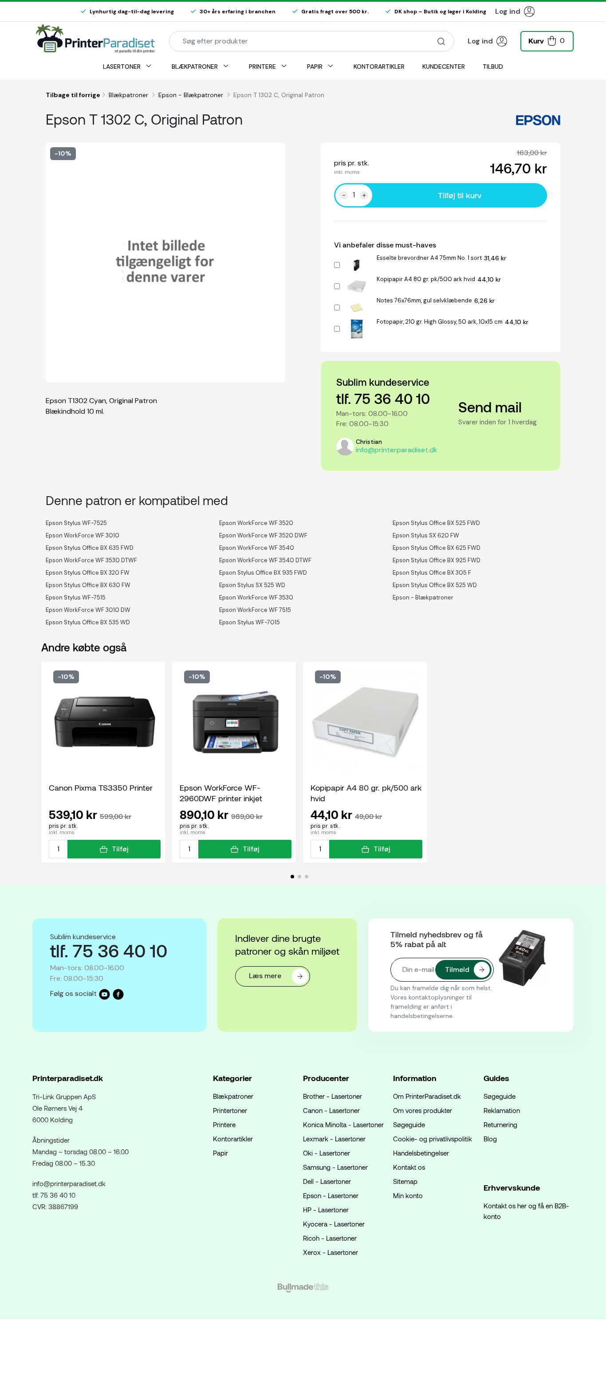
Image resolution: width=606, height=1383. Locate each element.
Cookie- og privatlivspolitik (432, 1139)
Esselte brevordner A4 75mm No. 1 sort (429, 258)
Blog (490, 1139)
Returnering (500, 1124)
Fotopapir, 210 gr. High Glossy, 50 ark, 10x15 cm (440, 321)
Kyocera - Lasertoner (334, 1224)
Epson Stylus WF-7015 (249, 622)
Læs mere (266, 975)
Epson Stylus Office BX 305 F (432, 572)
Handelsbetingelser (421, 1153)
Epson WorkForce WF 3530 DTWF (91, 560)
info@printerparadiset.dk (396, 449)
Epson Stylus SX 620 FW (426, 535)
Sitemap (405, 1181)
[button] (547, 40)
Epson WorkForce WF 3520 (256, 523)
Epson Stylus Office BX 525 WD (435, 585)
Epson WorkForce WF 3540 (256, 548)
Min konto (408, 1195)
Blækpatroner (129, 95)
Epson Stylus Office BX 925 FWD (436, 560)
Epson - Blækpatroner (191, 95)
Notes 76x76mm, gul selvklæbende (424, 300)
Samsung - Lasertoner (335, 1167)
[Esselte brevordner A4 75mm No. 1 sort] (356, 263)
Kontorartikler (233, 1139)
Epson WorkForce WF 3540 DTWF (265, 560)
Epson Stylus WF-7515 (76, 597)
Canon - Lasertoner (331, 1110)
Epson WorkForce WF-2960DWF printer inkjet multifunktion (221, 793)
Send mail (490, 406)
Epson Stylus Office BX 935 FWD (263, 572)
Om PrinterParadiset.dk (427, 1096)
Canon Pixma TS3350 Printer (101, 787)
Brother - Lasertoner (332, 1096)
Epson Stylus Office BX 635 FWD (90, 548)
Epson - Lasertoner (330, 1195)
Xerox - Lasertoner (330, 1252)
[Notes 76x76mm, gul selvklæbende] (356, 306)
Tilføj (120, 849)
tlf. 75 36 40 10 (383, 398)
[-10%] (105, 721)
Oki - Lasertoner (326, 1153)
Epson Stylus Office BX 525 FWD (436, 523)
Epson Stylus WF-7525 (76, 523)
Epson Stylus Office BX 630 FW (88, 585)
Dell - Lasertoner (327, 1181)
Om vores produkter (422, 1110)
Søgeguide (409, 1124)
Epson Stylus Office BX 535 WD (88, 622)
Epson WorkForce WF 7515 (255, 610)
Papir (220, 1153)
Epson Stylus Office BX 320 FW (88, 572)
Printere (224, 1124)
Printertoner (230, 1110)
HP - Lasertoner (326, 1210)
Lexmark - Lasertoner (334, 1139)
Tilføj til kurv (459, 195)
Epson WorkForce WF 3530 (256, 597)
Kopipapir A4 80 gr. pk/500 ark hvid (426, 279)
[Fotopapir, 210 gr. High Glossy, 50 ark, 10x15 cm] (356, 327)
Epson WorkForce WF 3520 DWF (263, 535)
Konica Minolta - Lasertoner (343, 1124)
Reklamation (502, 1110)
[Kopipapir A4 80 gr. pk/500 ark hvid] (356, 285)
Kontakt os (409, 1167)
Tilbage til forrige (73, 95)
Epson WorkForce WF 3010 (82, 535)
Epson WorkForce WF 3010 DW (88, 610)
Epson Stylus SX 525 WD (252, 585)
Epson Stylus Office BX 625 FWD (436, 548)
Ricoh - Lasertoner (330, 1238)
